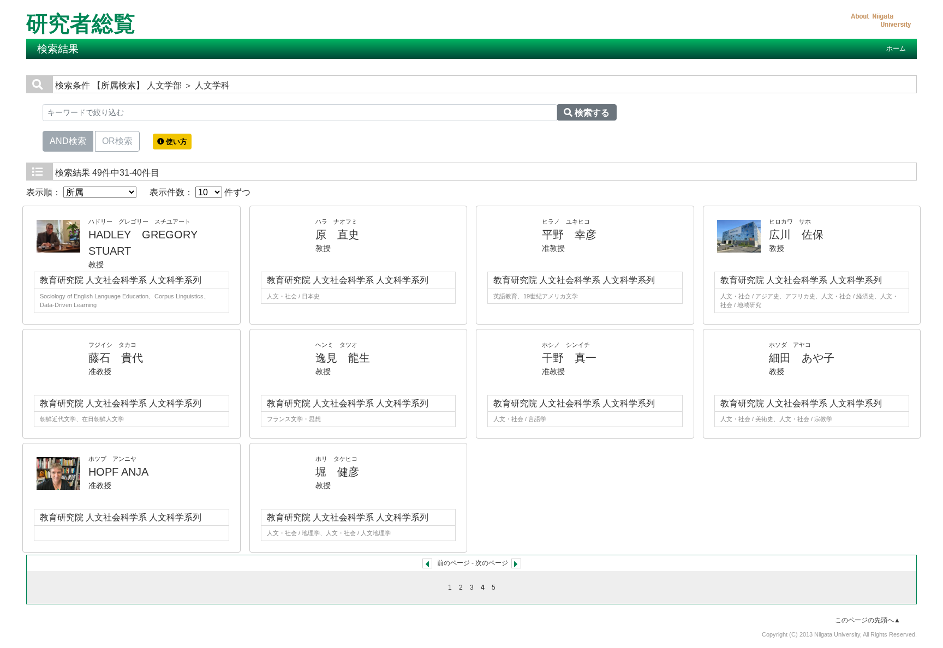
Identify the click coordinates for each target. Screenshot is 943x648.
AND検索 (68, 141)
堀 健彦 (337, 472)
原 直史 (337, 235)
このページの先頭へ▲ (867, 620)
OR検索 (117, 141)
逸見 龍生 (342, 358)
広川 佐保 (796, 235)
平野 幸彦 (569, 235)
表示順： (44, 192)
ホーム (896, 48)
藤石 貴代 (115, 358)
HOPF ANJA (118, 472)
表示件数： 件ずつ (200, 192)
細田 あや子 (801, 358)
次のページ (491, 563)
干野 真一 (569, 358)
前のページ (453, 563)
